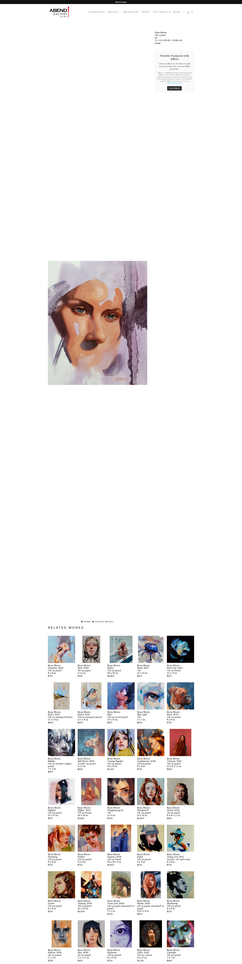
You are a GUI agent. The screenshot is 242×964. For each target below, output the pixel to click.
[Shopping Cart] (192, 12)
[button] (114, 12)
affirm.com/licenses (174, 83)
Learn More (174, 88)
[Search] (188, 13)
